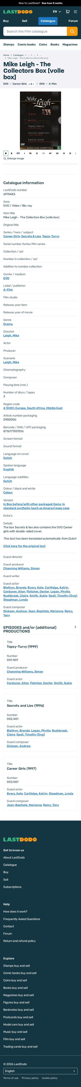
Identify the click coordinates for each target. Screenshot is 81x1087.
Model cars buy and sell (18, 1024)
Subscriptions (12, 887)
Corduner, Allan (14, 591)
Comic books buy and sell (19, 973)
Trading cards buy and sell (20, 1046)
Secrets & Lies (31, 236)
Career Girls (20, 83)
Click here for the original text (24, 546)
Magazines (70, 44)
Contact (8, 926)
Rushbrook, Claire (15, 595)
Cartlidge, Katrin (56, 587)
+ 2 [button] (30, 84)
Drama (8, 324)
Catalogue (48, 21)
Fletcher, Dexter (38, 591)
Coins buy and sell (15, 980)
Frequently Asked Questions (21, 919)
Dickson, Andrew (15, 611)
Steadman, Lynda (15, 599)
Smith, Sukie (38, 595)
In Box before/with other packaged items (32, 504)
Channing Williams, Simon (21, 568)
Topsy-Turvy (50, 236)
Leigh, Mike (11, 335)
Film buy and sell (14, 1039)
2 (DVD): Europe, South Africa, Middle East (33, 408)
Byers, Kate (36, 587)
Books (54, 44)
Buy (6, 21)
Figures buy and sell (16, 1002)
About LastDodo (14, 857)
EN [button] (55, 11)
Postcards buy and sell (18, 1017)
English (8, 469)
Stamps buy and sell (16, 966)
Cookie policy (50, 1078)
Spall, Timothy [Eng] (63, 595)
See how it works (52, 3)
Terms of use (10, 1078)
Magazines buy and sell (18, 995)
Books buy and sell (15, 988)
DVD (41, 83)
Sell (24, 21)
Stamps (8, 44)
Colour (8, 492)
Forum (73, 21)
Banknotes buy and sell (18, 1010)
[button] (67, 11)
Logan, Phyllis (60, 591)
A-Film (53, 83)
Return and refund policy (19, 941)
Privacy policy (30, 1078)
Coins (43, 44)
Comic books (27, 44)
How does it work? (15, 911)
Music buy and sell (15, 1032)
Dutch (7, 458)
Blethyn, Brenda (14, 587)
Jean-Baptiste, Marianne (45, 611)
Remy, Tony (51, 805)
